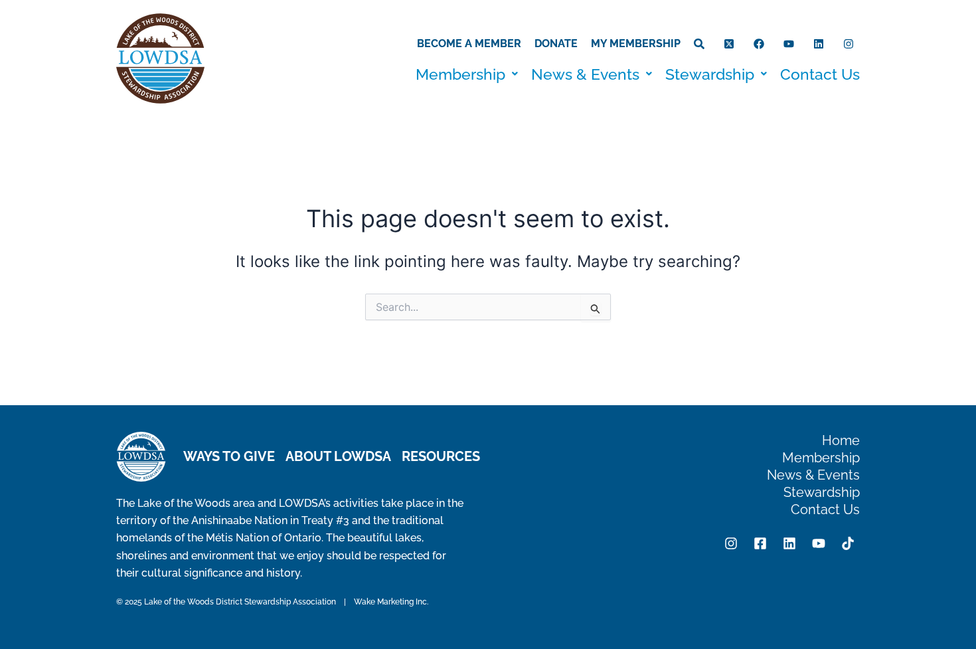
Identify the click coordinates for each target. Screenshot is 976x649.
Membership (460, 74)
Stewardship (709, 74)
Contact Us (820, 74)
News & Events (585, 74)
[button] (467, 74)
